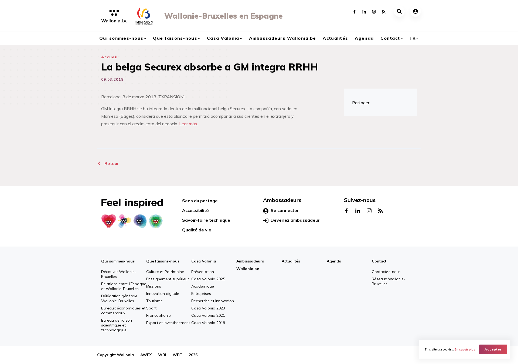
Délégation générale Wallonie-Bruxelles (119, 298)
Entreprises (201, 293)
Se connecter (285, 210)
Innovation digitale (162, 293)
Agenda (364, 38)
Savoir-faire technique (206, 220)
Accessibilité (195, 210)
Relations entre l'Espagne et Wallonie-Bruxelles (123, 286)
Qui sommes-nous (121, 38)
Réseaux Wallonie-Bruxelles (388, 281)
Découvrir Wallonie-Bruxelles (118, 274)
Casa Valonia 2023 (208, 308)
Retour (111, 163)
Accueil (109, 57)
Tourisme (154, 300)
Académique (202, 286)
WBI (162, 354)
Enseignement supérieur (167, 279)
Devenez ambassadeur (295, 220)
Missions (153, 286)
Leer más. (188, 123)
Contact (390, 38)
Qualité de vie (196, 229)
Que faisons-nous (175, 38)
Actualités (335, 38)
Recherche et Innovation (212, 300)
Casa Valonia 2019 (208, 322)
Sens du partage (200, 200)
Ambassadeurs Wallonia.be (282, 38)
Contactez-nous (386, 271)
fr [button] (413, 38)
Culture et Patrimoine (165, 271)
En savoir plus (465, 349)
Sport (151, 308)
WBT (177, 354)
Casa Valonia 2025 (208, 279)
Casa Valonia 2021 (208, 315)
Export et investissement (168, 322)
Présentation (202, 271)
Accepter (493, 349)
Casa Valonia (223, 38)
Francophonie (158, 315)
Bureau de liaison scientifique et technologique (116, 325)
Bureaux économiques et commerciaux (123, 310)
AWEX (146, 354)
